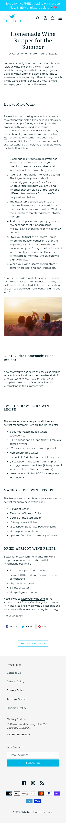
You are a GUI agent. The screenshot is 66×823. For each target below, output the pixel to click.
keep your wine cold (33, 598)
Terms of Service (17, 699)
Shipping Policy (16, 708)
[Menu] (60, 18)
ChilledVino (28, 602)
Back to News (35, 643)
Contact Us (14, 672)
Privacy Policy (15, 690)
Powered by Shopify (43, 812)
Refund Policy (15, 681)
